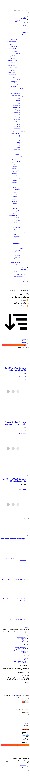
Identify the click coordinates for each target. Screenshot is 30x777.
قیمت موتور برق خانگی (20, 647)
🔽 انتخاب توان (24, 300)
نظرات (24, 25)
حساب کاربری (22, 635)
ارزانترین (24, 343)
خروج (24, 26)
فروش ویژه (23, 287)
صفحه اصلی (23, 765)
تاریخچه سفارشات (21, 637)
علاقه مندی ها (22, 22)
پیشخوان (24, 16)
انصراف (27, 702)
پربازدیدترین (23, 340)
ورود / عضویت (26, 729)
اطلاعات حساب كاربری (20, 21)
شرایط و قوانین (25, 735)
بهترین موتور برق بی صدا (20, 661)
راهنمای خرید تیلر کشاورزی (19, 662)
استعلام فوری (22, 376)
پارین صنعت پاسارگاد (14, 695)
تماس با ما (23, 640)
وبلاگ (25, 658)
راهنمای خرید (23, 652)
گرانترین (24, 345)
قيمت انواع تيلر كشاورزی (19, 649)
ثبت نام (13, 14)
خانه (28, 290)
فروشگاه (24, 767)
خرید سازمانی (22, 651)
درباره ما (24, 641)
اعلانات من (23, 23)
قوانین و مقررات (22, 638)
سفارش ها (23, 18)
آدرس (24, 19)
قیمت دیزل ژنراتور (21, 648)
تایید (23, 702)
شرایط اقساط (22, 659)
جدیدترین (24, 342)
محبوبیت (24, 339)
